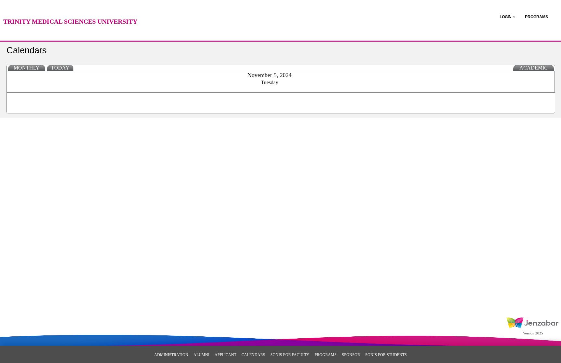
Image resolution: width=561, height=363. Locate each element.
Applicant (225, 355)
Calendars (253, 355)
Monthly (27, 68)
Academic (533, 68)
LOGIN (506, 17)
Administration (171, 355)
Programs (326, 355)
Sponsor (351, 355)
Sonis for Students (386, 355)
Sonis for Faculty (289, 355)
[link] (536, 16)
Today (60, 68)
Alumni (201, 355)
